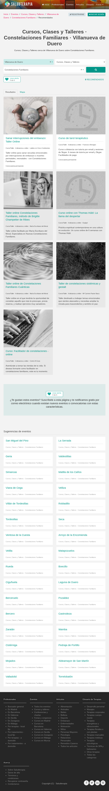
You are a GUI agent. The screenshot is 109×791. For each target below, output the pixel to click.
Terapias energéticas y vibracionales (93, 724)
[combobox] (29, 62)
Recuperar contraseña (18, 781)
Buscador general (16, 706)
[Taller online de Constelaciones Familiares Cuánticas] (28, 261)
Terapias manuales (95, 735)
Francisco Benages (89, 145)
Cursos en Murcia (42, 740)
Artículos (80, 4)
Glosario (90, 4)
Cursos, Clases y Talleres (32, 14)
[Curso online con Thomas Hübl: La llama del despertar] (81, 190)
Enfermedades (67, 723)
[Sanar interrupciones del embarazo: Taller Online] (28, 115)
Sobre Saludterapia (16, 770)
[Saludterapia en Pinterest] (102, 782)
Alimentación (66, 706)
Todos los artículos (69, 746)
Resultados (10, 92)
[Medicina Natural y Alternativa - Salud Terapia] (19, 4)
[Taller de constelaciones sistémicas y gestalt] (81, 261)
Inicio (6, 14)
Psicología (65, 735)
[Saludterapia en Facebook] (86, 782)
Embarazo (65, 721)
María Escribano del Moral (39, 226)
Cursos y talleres (41, 709)
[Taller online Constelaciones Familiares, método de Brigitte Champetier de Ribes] (28, 190)
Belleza (64, 715)
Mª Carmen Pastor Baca (91, 293)
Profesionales (58, 4)
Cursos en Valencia (43, 729)
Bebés (63, 712)
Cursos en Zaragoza (43, 735)
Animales (65, 709)
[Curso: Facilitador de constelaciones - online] (28, 328)
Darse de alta (14, 772)
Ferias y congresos (42, 718)
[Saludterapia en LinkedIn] (97, 782)
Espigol (85, 223)
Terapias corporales (96, 712)
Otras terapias (93, 752)
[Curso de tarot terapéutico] (81, 115)
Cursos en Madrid (42, 721)
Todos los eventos (42, 706)
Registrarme (77, 14)
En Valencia (13, 715)
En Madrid (12, 709)
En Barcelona (14, 712)
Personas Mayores (69, 732)
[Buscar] (95, 70)
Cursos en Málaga (42, 738)
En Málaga (12, 723)
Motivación (65, 726)
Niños (63, 729)
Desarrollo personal (95, 706)
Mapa (22, 92)
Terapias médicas (95, 738)
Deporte (64, 718)
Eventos (70, 4)
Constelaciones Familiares (24, 17)
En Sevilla (12, 718)
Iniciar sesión (97, 14)
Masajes (90, 709)
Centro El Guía (35, 361)
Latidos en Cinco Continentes (40, 148)
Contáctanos (13, 784)
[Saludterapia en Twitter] (91, 782)
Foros (98, 4)
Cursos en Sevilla (42, 732)
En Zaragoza (13, 721)
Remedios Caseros (69, 743)
